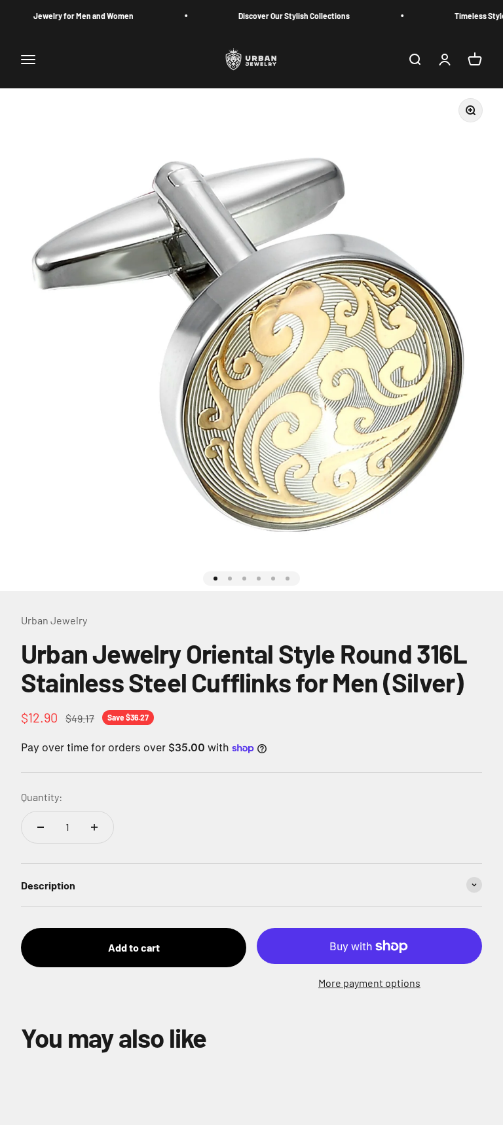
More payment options (369, 982)
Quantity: (41, 797)
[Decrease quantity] (41, 827)
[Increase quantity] (94, 827)
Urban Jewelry (54, 620)
